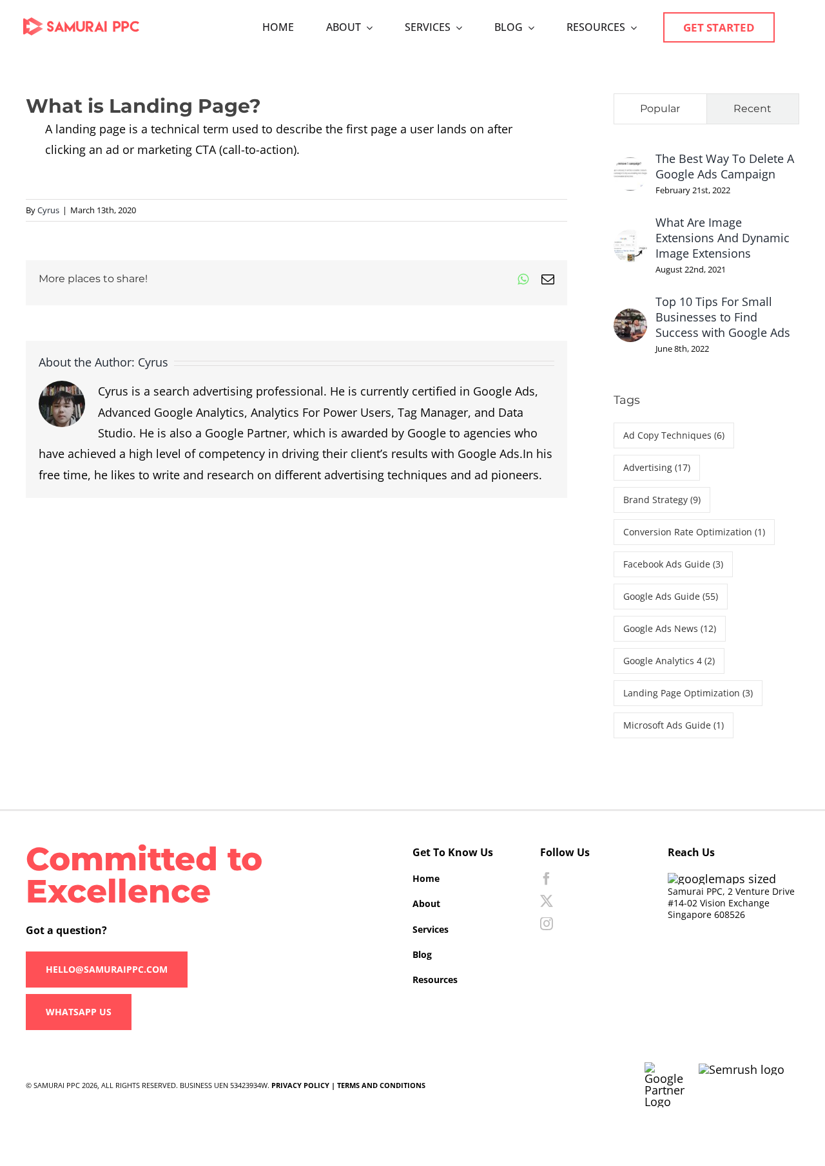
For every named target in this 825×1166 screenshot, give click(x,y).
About (426, 903)
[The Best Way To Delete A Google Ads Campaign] (630, 167)
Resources (435, 979)
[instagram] (546, 923)
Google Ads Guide (670, 596)
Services (430, 929)
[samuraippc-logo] (81, 23)
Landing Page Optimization (688, 693)
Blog (422, 954)
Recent (752, 108)
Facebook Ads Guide (673, 564)
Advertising (656, 467)
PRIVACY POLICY (300, 1085)
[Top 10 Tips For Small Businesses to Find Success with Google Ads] (630, 319)
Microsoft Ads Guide (673, 725)
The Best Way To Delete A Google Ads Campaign (724, 166)
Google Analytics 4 (669, 661)
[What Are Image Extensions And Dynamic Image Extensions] (630, 239)
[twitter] (546, 901)
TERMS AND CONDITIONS (381, 1085)
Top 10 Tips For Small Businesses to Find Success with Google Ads (722, 317)
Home (426, 878)
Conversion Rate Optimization (694, 532)
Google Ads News (669, 628)
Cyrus (48, 210)
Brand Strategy (662, 499)
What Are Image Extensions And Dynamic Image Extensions (722, 238)
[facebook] (546, 878)
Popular (660, 108)
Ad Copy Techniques (673, 435)
